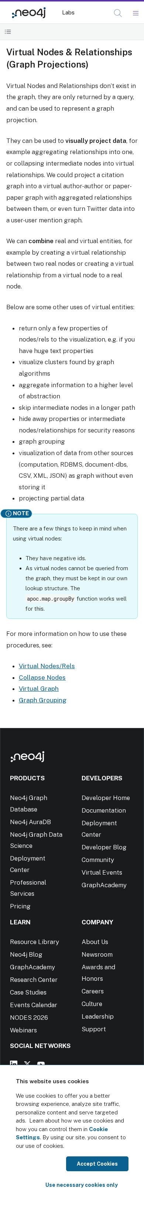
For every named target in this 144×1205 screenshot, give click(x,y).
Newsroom (97, 954)
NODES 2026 (29, 1017)
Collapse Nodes (42, 677)
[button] (118, 13)
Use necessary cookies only (81, 1185)
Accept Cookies (97, 1164)
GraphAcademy (104, 885)
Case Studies (28, 992)
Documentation (104, 810)
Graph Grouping (42, 700)
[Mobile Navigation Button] (135, 13)
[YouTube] (41, 1064)
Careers (93, 991)
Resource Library (34, 942)
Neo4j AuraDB (30, 822)
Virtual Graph (39, 688)
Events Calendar (33, 1005)
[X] (27, 1064)
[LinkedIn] (13, 1064)
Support (94, 1029)
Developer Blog (104, 847)
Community (98, 859)
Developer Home (106, 797)
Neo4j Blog (26, 954)
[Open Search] (118, 13)
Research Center (34, 979)
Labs (68, 12)
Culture (92, 1004)
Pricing (20, 906)
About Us (95, 942)
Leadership (98, 1016)
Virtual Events (102, 872)
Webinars (23, 1030)
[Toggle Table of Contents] (8, 32)
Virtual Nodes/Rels (47, 666)
